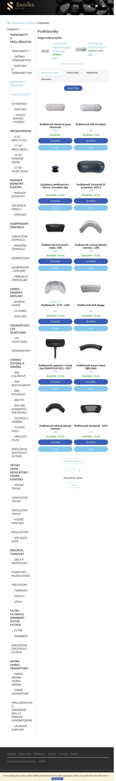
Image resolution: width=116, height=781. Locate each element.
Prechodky (19, 585)
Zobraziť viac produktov (72, 63)
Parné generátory (20, 691)
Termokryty (20, 51)
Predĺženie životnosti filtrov (19, 452)
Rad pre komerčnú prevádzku (19, 409)
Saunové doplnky (19, 727)
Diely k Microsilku (19, 561)
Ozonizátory (20, 350)
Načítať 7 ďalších (73, 461)
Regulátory (20, 532)
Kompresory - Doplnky (20, 269)
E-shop (63, 754)
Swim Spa (25, 754)
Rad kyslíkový (18, 392)
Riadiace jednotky (19, 194)
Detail (55, 147)
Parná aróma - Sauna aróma (17, 679)
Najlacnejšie (73, 72)
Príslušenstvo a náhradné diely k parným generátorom (20, 711)
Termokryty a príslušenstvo (19, 38)
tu (108, 775)
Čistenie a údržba (20, 420)
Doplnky (20, 109)
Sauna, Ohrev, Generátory (19, 664)
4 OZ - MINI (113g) (19, 138)
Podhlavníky (20, 94)
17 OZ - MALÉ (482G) (19, 147)
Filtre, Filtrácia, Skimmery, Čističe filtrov (17, 618)
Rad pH (18, 400)
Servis (74, 754)
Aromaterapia (19, 131)
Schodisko (19, 104)
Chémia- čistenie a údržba (17, 363)
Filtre (17, 630)
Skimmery (20, 636)
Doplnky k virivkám (17, 83)
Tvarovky (20, 590)
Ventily (19, 596)
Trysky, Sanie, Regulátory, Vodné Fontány (19, 472)
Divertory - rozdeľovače (20, 573)
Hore (74, 485)
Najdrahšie (92, 72)
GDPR (42, 761)
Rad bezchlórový (20, 383)
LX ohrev (20, 311)
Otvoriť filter (73, 88)
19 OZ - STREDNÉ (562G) (17, 158)
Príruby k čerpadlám (20, 278)
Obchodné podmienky (21, 761)
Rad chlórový (19, 374)
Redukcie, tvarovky (17, 552)
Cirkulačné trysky (20, 511)
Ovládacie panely (19, 207)
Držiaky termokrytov (20, 58)
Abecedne (46, 79)
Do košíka (55, 140)
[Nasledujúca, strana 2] (72, 469)
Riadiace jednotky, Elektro (17, 183)
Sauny (52, 754)
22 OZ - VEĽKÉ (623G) (20, 169)
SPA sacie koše (19, 539)
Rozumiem (57, 778)
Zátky (17, 602)
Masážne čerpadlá (19, 247)
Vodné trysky (18, 486)
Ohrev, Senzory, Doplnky (16, 292)
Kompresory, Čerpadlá (19, 225)
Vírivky (11, 754)
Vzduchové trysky (20, 499)
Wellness (39, 754)
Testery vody (18, 429)
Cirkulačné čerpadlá (20, 238)
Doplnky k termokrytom (20, 69)
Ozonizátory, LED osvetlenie (19, 329)
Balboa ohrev (18, 303)
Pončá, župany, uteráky (19, 118)
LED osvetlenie (19, 339)
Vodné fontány (18, 521)
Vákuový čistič (19, 438)
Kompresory (20, 258)
